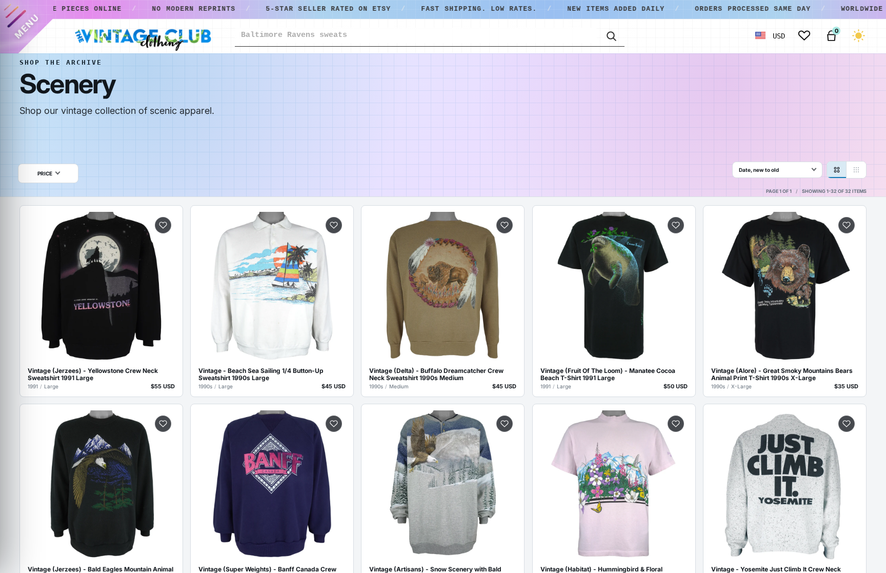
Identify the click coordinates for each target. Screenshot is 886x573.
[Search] (611, 35)
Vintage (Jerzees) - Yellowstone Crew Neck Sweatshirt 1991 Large (93, 374)
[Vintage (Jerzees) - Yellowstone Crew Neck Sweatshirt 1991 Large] (101, 287)
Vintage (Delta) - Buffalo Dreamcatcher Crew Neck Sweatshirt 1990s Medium (436, 374)
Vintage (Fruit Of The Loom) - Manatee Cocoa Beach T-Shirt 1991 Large (607, 374)
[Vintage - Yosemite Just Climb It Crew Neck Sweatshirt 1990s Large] (785, 485)
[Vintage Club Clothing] (142, 36)
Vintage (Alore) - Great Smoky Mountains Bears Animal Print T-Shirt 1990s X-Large (782, 374)
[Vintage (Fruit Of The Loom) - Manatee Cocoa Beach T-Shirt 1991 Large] (614, 287)
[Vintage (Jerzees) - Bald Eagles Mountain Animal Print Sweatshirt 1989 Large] (101, 485)
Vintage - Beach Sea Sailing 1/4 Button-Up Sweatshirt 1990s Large (261, 374)
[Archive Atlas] (856, 170)
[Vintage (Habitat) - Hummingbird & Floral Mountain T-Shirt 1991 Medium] (614, 485)
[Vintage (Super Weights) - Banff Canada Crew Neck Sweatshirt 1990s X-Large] (272, 485)
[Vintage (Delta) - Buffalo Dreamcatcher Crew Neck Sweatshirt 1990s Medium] (443, 287)
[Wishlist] (804, 36)
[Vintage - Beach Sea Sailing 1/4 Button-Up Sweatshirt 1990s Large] (272, 287)
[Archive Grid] (837, 170)
